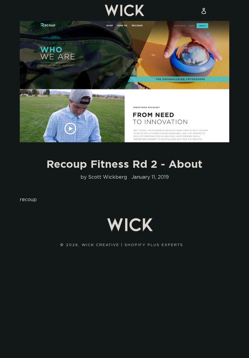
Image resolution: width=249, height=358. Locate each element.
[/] (124, 10)
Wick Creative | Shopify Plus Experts (132, 245)
